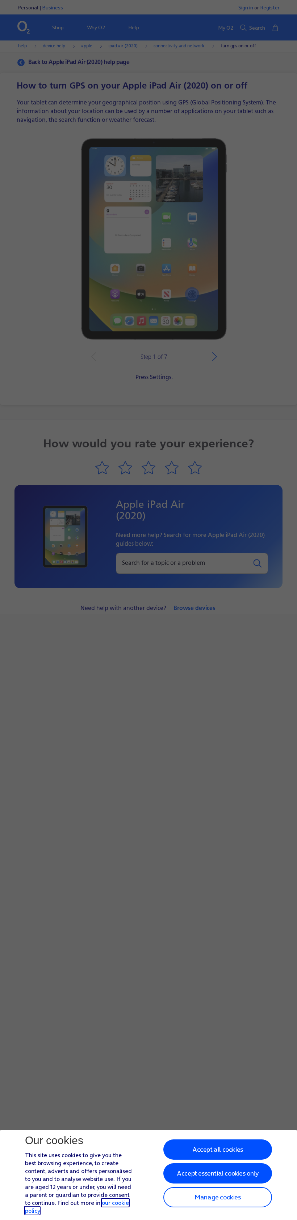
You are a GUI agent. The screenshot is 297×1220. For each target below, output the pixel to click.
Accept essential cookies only (217, 1173)
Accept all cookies (217, 1149)
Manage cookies (217, 1197)
